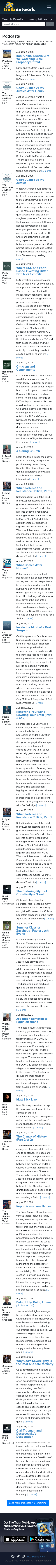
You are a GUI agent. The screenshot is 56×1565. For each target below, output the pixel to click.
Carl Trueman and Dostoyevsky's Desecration (29, 1434)
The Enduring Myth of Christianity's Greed (31, 892)
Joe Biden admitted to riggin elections (31, 1020)
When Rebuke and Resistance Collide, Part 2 (34, 489)
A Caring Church (28, 451)
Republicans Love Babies (33, 1206)
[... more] (31, 79)
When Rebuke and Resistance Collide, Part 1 (34, 815)
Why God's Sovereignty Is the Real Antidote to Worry (34, 1362)
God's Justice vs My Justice (30, 181)
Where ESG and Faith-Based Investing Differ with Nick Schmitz (32, 271)
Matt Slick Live (26, 1099)
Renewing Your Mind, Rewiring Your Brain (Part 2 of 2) (33, 715)
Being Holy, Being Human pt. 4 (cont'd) (34, 1304)
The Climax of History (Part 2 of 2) (31, 1138)
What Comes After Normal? (29, 566)
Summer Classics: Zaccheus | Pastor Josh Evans (32, 931)
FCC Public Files (36, 1556)
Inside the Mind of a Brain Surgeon (34, 629)
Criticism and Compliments (25, 368)
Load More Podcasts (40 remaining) (28, 1502)
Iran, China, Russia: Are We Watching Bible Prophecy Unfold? (32, 59)
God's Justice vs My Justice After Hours (30, 89)
